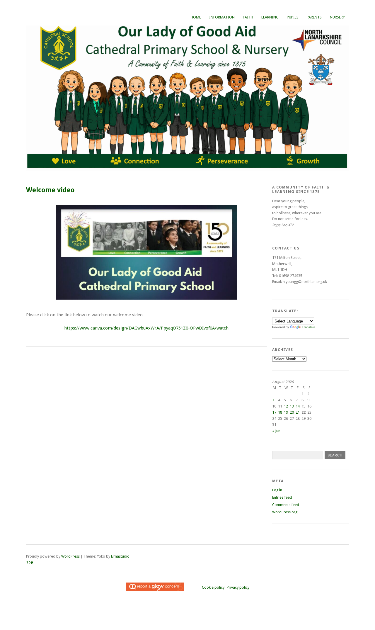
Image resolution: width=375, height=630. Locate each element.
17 (274, 412)
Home (196, 17)
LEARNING (270, 17)
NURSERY (337, 17)
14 (298, 406)
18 (280, 412)
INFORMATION (222, 17)
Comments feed (285, 504)
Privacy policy (238, 587)
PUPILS (293, 17)
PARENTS (314, 17)
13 (292, 406)
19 (286, 412)
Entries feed (282, 497)
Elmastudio (120, 556)
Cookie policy (213, 587)
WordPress (70, 556)
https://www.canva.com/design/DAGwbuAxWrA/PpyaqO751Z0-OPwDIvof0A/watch (146, 328)
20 (292, 412)
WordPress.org (284, 512)
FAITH (248, 17)
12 (286, 406)
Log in (277, 490)
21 (298, 412)
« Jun (276, 431)
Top (29, 562)
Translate (308, 327)
